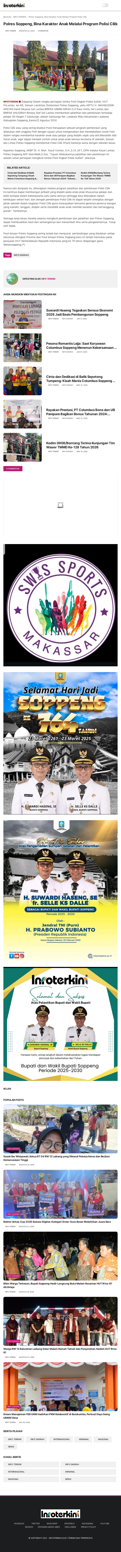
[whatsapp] (17, 263)
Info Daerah (13, 1149)
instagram (87, 1523)
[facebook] (6, 263)
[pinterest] (23, 263)
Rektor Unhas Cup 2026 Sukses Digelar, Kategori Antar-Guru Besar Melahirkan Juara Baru (57, 1221)
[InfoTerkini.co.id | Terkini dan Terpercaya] (14, 6)
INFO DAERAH (19, 17)
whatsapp (52, 1523)
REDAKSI (29, 1527)
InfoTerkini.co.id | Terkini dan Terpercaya (71, 1538)
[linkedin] (29, 263)
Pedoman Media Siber (49, 1527)
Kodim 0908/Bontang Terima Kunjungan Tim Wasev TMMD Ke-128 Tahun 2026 (96, 176)
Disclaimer (70, 1527)
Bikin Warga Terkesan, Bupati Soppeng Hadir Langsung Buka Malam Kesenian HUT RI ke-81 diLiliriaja (57, 1285)
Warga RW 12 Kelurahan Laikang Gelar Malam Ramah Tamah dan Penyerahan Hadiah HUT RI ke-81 (60, 1350)
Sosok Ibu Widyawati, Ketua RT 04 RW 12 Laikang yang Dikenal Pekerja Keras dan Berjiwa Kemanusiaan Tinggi (56, 1158)
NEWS (11, 1446)
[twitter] (11, 263)
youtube (104, 1523)
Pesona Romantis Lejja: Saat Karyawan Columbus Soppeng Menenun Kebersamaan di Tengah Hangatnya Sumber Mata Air (81, 346)
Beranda (7, 17)
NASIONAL (103, 1439)
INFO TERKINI (14, 1439)
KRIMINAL (84, 1439)
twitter (35, 1523)
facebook (19, 1523)
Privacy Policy (88, 1527)
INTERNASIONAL (61, 1439)
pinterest (69, 1523)
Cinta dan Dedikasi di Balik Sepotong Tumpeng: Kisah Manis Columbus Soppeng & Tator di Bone (22, 176)
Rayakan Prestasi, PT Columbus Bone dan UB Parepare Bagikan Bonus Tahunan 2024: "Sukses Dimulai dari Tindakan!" (60, 176)
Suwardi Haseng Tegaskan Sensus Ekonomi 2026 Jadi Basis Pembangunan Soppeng (79, 312)
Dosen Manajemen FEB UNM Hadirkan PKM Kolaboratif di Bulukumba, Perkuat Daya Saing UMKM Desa (56, 1416)
